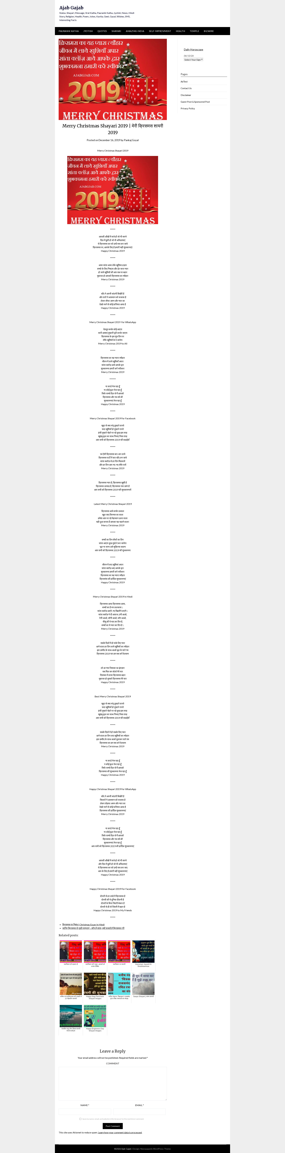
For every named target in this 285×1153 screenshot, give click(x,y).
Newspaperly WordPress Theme (155, 1149)
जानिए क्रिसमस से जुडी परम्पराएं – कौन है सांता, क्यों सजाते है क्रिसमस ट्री (93, 928)
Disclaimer (186, 95)
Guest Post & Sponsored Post (195, 101)
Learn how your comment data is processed (120, 1132)
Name (84, 1105)
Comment (112, 1063)
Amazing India (135, 31)
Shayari (116, 31)
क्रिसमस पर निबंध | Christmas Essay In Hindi (83, 924)
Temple (194, 31)
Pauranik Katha (69, 31)
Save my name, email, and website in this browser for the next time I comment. (113, 1119)
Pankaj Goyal (131, 140)
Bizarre (209, 31)
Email (139, 1105)
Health (180, 31)
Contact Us (186, 88)
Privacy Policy (188, 108)
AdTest (184, 81)
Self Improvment (160, 31)
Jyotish (88, 31)
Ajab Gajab (71, 8)
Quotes (102, 31)
